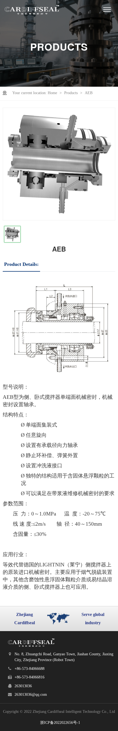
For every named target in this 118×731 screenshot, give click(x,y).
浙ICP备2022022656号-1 (60, 723)
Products (71, 93)
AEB (88, 93)
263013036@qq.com (31, 694)
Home (53, 93)
